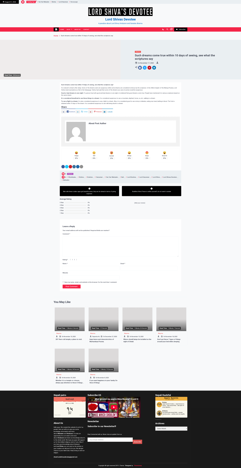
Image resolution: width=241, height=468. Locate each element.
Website (65, 273)
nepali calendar (59, 419)
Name (65, 263)
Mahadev (66, 180)
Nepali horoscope (158, 419)
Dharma (138, 51)
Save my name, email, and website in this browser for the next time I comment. (90, 282)
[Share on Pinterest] (70, 166)
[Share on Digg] (77, 166)
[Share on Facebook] (63, 166)
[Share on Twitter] (66, 166)
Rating (65, 260)
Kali (122, 177)
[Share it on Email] (81, 166)
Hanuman (99, 177)
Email (122, 263)
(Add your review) (139, 203)
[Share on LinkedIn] (74, 166)
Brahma (90, 177)
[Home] (56, 29)
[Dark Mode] (163, 29)
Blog (68, 29)
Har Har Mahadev (44, 2)
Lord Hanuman (63, 2)
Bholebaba (72, 177)
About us (77, 29)
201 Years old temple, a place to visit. (69, 339)
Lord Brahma (131, 177)
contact (86, 29)
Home (62, 29)
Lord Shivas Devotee (120, 19)
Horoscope (74, 2)
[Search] (167, 29)
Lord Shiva (156, 177)
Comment (66, 234)
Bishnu (54, 2)
